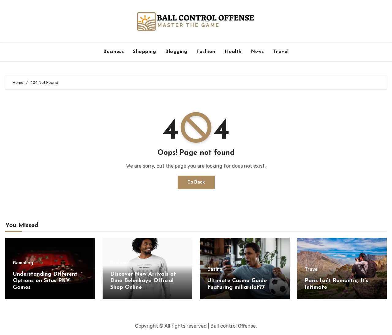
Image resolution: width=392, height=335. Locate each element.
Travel (281, 51)
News (257, 51)
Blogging (176, 51)
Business (113, 51)
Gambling (23, 263)
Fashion (205, 51)
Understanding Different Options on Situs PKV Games (45, 281)
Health (233, 51)
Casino (214, 269)
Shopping (144, 51)
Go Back (196, 182)
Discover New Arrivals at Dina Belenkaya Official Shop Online (143, 281)
